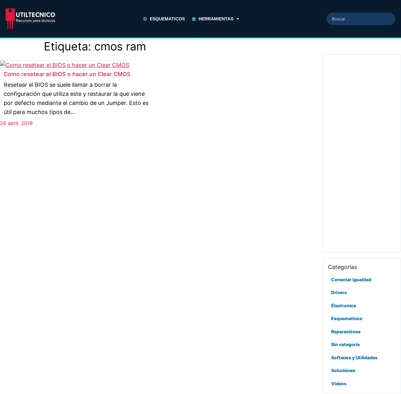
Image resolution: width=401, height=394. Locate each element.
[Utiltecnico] (30, 18)
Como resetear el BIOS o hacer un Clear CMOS (67, 74)
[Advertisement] (362, 153)
